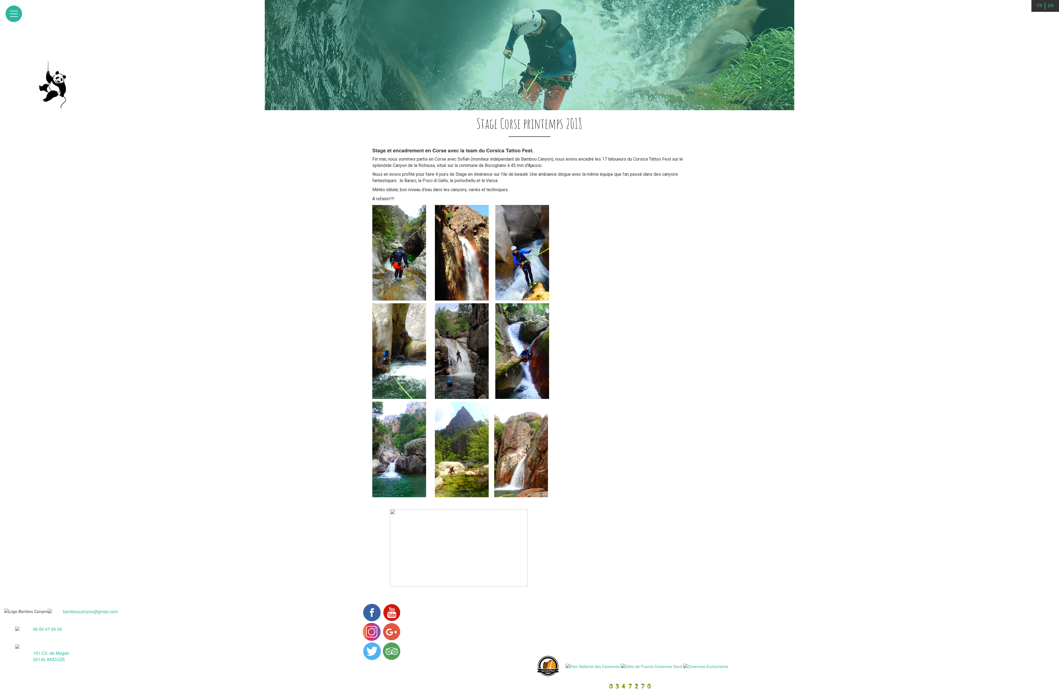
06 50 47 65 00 (47, 629)
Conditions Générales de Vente (530, 685)
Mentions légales (479, 685)
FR (1039, 5)
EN (1050, 5)
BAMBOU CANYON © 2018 (433, 685)
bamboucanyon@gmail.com (90, 611)
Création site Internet (583, 685)
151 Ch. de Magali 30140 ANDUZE (51, 656)
